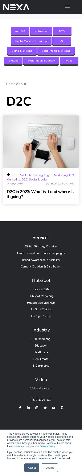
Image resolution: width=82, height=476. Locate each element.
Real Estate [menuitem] (40, 359)
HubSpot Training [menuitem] (41, 309)
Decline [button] (49, 467)
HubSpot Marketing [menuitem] (41, 296)
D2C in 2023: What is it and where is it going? (40, 194)
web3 (69, 60)
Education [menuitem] (41, 346)
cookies (15, 446)
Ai (61, 40)
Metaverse (41, 31)
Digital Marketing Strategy (31, 40)
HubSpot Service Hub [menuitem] (41, 303)
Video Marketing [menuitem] (41, 388)
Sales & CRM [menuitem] (41, 289)
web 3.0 (20, 31)
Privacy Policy (47, 446)
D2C (25, 179)
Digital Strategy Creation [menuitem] (41, 246)
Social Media (38, 179)
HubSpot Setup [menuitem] (41, 316)
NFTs (62, 31)
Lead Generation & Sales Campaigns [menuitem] (41, 253)
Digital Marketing (22, 50)
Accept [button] (32, 467)
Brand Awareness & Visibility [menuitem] (41, 260)
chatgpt (13, 60)
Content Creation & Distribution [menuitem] (41, 267)
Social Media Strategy (41, 60)
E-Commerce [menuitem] (41, 366)
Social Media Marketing (56, 50)
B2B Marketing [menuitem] (41, 339)
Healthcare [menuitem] (41, 352)
